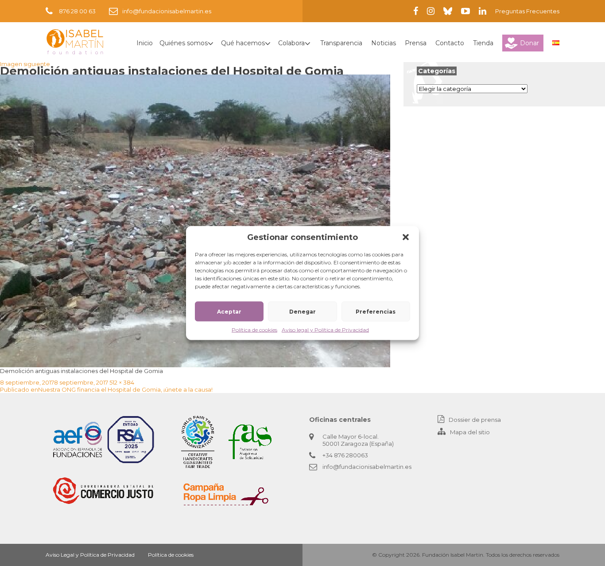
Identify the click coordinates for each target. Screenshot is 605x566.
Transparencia (341, 43)
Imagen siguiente (25, 63)
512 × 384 (121, 382)
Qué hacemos (243, 43)
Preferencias (376, 311)
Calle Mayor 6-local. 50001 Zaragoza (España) (358, 440)
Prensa (416, 43)
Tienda (483, 43)
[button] (405, 237)
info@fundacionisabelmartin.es (166, 11)
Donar (529, 43)
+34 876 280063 (345, 455)
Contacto (449, 43)
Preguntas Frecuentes (527, 11)
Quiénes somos (183, 43)
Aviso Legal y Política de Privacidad (90, 554)
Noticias (383, 43)
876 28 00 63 (77, 11)
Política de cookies (254, 329)
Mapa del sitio (470, 432)
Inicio (144, 43)
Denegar (302, 311)
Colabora (291, 43)
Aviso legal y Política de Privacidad (325, 329)
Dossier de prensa (475, 419)
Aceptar (229, 311)
